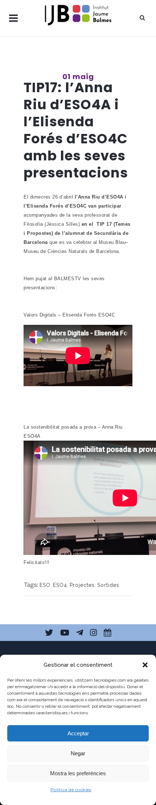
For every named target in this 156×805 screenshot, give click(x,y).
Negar (78, 753)
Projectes (82, 585)
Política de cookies (70, 789)
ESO (45, 585)
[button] (145, 665)
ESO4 (60, 585)
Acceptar (78, 733)
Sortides (108, 585)
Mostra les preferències (78, 773)
